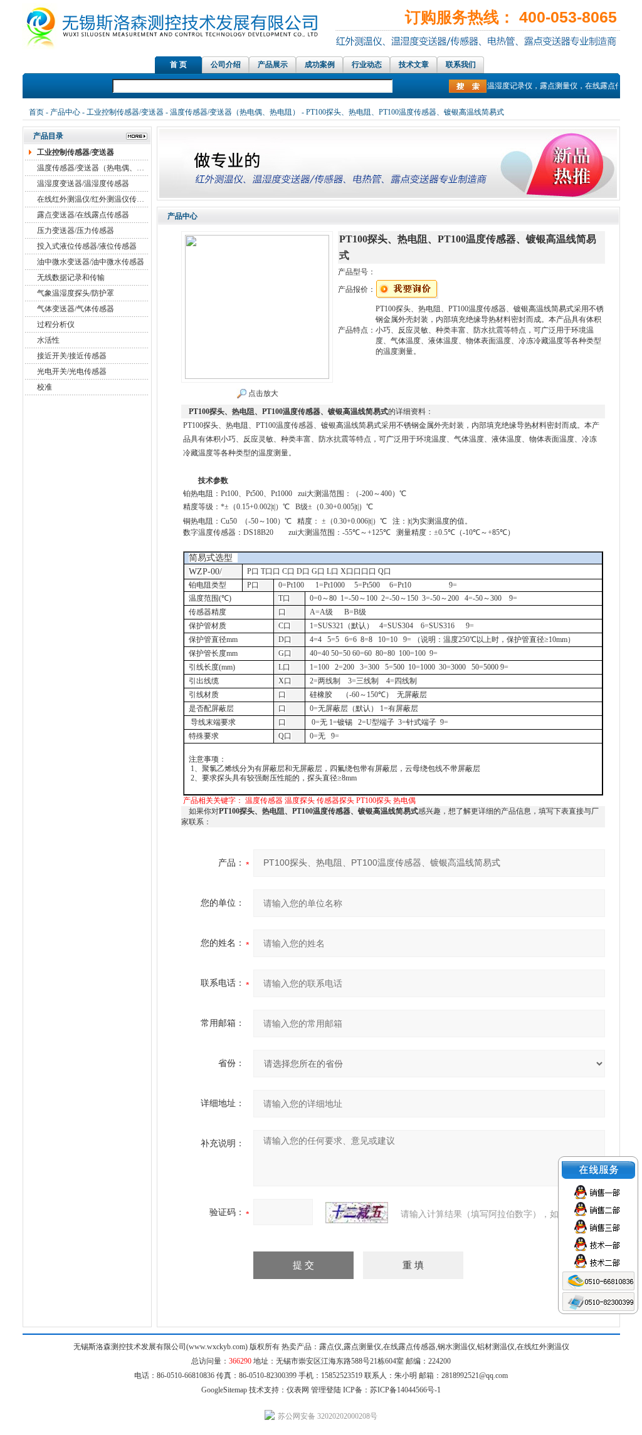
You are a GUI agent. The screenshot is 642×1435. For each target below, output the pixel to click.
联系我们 (461, 64)
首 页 (178, 64)
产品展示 (273, 64)
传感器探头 (335, 800)
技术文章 (414, 64)
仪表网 (298, 1390)
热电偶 (404, 800)
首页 (36, 112)
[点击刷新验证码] (356, 1212)
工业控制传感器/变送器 (125, 112)
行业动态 (367, 64)
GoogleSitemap (224, 1390)
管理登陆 (326, 1390)
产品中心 (65, 112)
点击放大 (262, 393)
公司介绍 (226, 64)
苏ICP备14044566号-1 (405, 1390)
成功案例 (320, 64)
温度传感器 (264, 800)
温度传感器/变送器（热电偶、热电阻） (235, 112)
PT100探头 (373, 800)
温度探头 (300, 800)
